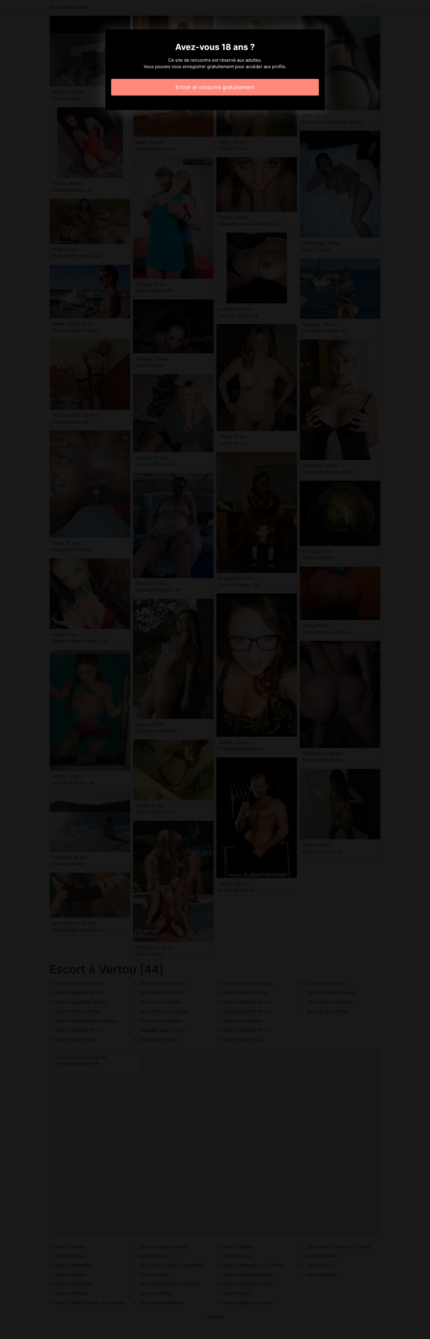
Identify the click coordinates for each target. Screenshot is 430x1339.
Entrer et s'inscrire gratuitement (215, 87)
